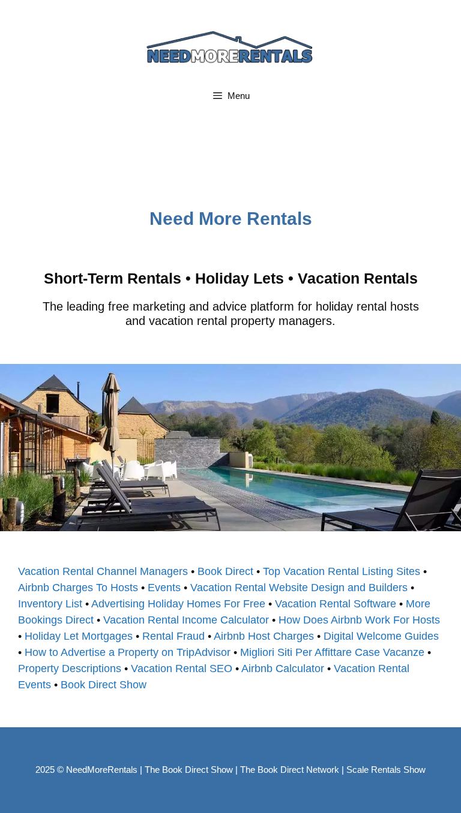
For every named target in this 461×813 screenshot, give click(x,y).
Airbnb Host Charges (264, 636)
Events (164, 588)
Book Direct (225, 571)
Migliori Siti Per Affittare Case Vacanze (332, 652)
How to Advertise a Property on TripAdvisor (127, 652)
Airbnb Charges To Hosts (78, 588)
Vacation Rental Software (335, 604)
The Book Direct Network (289, 769)
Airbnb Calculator (282, 669)
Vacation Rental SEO (181, 669)
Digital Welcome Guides (381, 636)
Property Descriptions (69, 669)
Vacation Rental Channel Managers (103, 571)
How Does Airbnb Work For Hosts (359, 620)
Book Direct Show (103, 685)
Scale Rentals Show (386, 769)
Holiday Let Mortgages (79, 636)
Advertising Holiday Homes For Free (178, 604)
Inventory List (50, 604)
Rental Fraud (173, 636)
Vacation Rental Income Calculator (186, 620)
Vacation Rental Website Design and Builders (299, 588)
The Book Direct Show (189, 769)
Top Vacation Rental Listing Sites (341, 571)
